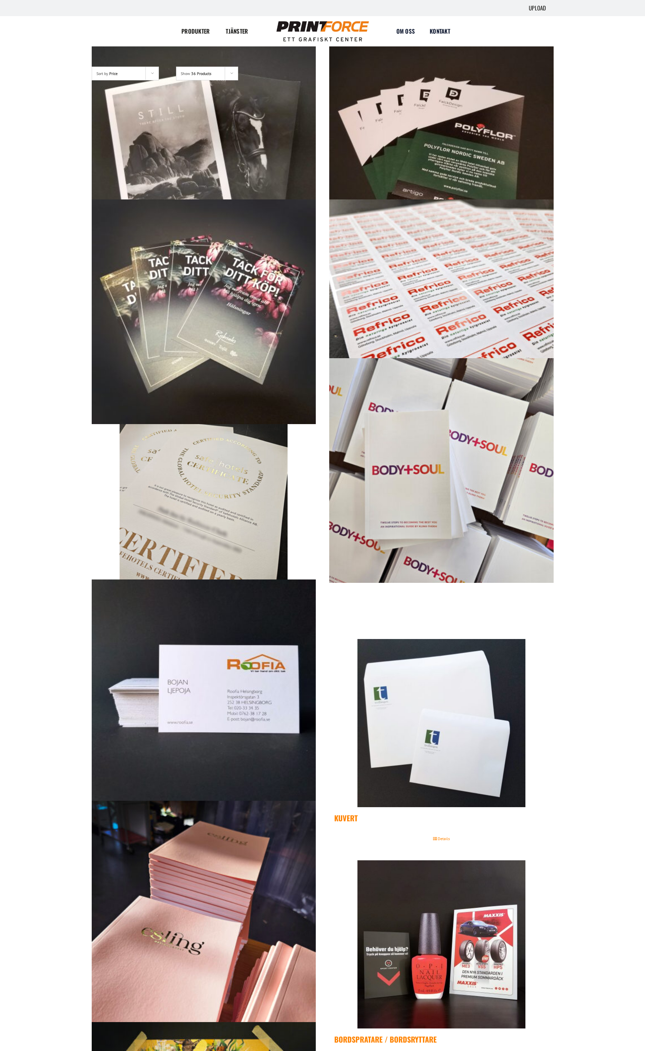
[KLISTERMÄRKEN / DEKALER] (441, 312)
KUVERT (346, 818)
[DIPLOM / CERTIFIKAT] (204, 502)
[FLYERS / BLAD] (441, 153)
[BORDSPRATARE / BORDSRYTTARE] (441, 944)
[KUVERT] (441, 723)
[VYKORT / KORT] (204, 312)
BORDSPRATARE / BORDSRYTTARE (385, 1039)
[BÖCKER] (441, 470)
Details (444, 838)
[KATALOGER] (204, 153)
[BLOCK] (204, 913)
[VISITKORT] (204, 692)
